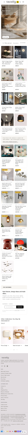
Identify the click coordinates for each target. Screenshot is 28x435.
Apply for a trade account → (10, 141)
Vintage (4, 29)
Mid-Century (13, 26)
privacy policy (17, 310)
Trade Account (4, 404)
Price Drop (12, 37)
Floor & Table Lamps (5, 375)
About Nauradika (4, 406)
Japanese (16, 29)
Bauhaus (22, 29)
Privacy (2, 427)
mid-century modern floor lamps (16, 415)
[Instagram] (5, 366)
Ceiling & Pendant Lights (6, 373)
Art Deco (10, 29)
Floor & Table (16, 34)
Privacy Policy (4, 395)
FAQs (2, 388)
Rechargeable (6, 31)
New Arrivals (5, 37)
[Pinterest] (7, 366)
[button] (4, 1)
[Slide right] (16, 349)
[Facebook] (2, 366)
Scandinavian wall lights (20, 414)
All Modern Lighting (5, 380)
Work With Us (4, 410)
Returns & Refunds (5, 391)
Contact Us (3, 386)
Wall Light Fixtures (5, 371)
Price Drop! (4, 345)
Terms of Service (4, 397)
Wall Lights (13, 31)
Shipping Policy (4, 389)
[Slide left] (11, 349)
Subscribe (20, 306)
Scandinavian (6, 26)
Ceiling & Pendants (7, 34)
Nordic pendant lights (5, 415)
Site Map (3, 399)
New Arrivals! (16, 345)
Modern (19, 26)
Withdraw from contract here (7, 393)
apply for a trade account (18, 420)
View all (3, 323)
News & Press (4, 408)
